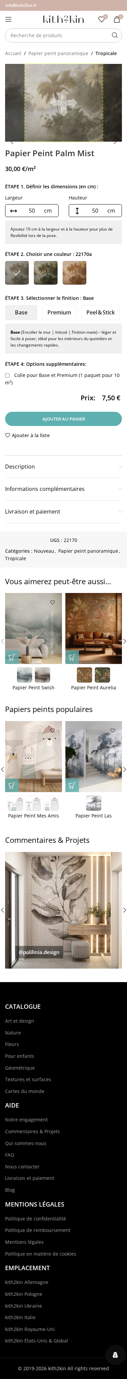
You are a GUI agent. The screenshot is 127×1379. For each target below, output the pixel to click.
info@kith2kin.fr (21, 5)
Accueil (13, 53)
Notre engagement (26, 1119)
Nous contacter (22, 1166)
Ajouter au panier (63, 419)
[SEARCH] (115, 35)
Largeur (14, 197)
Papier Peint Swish (34, 687)
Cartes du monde (24, 1091)
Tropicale (106, 53)
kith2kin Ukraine (23, 1306)
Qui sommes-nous (25, 1143)
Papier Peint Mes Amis (33, 815)
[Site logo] (63, 19)
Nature (13, 1032)
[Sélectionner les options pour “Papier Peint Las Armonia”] (72, 785)
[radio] (17, 273)
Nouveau (44, 551)
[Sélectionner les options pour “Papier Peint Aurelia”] (72, 657)
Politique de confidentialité (35, 1218)
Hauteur (78, 197)
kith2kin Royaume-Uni (30, 1329)
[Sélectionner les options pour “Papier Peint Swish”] (12, 657)
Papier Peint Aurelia (93, 687)
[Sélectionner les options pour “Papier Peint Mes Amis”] (12, 785)
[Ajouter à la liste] (53, 602)
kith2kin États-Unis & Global (36, 1340)
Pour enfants (19, 1056)
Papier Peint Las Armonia (94, 818)
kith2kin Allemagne (26, 1282)
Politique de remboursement (37, 1230)
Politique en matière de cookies (40, 1254)
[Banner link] (63, 910)
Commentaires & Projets (32, 1131)
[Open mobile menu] (8, 19)
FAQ (9, 1154)
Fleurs (12, 1044)
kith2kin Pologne (23, 1294)
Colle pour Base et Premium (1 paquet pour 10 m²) (62, 379)
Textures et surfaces (28, 1079)
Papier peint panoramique (58, 53)
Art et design (19, 1021)
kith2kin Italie (20, 1317)
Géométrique (20, 1068)
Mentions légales (24, 1242)
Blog (10, 1190)
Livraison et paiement (29, 1178)
